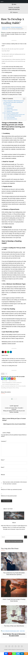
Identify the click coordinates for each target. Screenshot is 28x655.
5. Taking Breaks (9, 111)
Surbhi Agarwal (14, 406)
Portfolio (14, 382)
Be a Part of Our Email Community (14, 541)
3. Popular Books (9, 108)
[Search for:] (14, 537)
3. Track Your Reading (10, 117)
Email (2, 467)
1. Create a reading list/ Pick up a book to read (15, 114)
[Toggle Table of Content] (23, 99)
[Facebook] (2, 379)
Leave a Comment (12, 380)
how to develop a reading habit (9, 384)
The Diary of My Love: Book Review (14, 626)
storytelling (3, 387)
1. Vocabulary (9, 105)
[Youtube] (5, 352)
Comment (3, 441)
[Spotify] (8, 352)
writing (17, 387)
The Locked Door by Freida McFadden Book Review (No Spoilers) (14, 573)
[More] (14, 379)
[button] (14, 12)
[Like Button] (2, 374)
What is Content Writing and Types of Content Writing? (14, 419)
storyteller (23, 386)
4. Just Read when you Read (11, 118)
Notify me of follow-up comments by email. (11, 489)
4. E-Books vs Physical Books (12, 109)
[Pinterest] (12, 379)
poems (17, 384)
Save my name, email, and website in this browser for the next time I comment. (15, 482)
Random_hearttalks (14, 7)
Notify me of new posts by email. (9, 495)
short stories (18, 386)
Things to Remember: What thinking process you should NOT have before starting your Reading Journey (13, 102)
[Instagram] (3, 352)
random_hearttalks (5, 386)
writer (14, 387)
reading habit (12, 386)
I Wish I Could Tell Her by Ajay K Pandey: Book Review (14, 600)
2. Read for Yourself (10, 106)
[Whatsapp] (5, 379)
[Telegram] (7, 379)
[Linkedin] (11, 352)
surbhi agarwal (9, 387)
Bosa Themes (22, 649)
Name (3, 460)
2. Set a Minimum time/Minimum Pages (14, 115)
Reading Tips (19, 382)
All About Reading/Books (7, 382)
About (14, 522)
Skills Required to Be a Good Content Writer (14, 424)
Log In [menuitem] (2, 1)
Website (3, 474)
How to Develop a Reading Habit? (11, 113)
